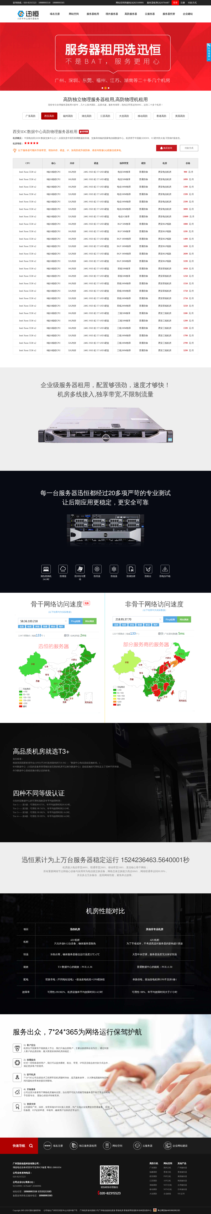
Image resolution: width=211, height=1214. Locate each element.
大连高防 (124, 116)
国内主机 (167, 1168)
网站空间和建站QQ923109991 (130, 3)
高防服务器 (131, 14)
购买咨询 (167, 148)
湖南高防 (153, 1185)
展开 (209, 52)
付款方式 (192, 3)
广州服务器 (182, 1168)
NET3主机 (168, 1185)
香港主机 (167, 1172)
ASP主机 (167, 1181)
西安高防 (49, 116)
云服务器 (150, 14)
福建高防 (153, 1172)
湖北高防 (87, 116)
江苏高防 (105, 116)
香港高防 (161, 116)
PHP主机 (167, 1176)
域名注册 (55, 14)
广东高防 (31, 116)
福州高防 (68, 116)
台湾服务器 (182, 1185)
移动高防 (143, 116)
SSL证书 (181, 1194)
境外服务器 (112, 14)
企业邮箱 (167, 1194)
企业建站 (188, 14)
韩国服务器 (182, 1181)
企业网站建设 (180, 1145)
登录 (175, 3)
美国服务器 (182, 1176)
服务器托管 (169, 14)
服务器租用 (93, 14)
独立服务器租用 (88, 1145)
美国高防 (180, 116)
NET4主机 (168, 1189)
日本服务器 (182, 1189)
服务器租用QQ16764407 (158, 3)
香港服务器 (182, 1172)
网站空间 (74, 14)
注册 (183, 3)
